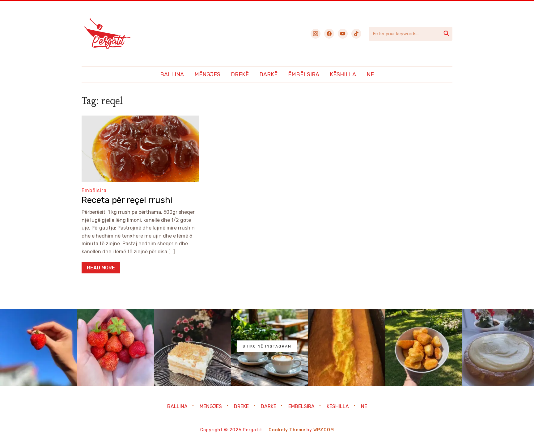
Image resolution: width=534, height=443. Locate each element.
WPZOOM (323, 429)
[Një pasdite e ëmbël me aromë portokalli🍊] (346, 347)
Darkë (268, 74)
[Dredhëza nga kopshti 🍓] (115, 347)
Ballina (172, 74)
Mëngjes (207, 74)
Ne (370, 74)
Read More (101, 268)
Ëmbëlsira (303, 74)
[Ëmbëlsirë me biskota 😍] (192, 347)
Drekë (240, 74)
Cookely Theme (287, 429)
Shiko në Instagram (267, 346)
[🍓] (38, 347)
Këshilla (343, 74)
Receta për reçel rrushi (127, 200)
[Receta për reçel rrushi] (140, 120)
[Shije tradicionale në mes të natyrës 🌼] (423, 347)
